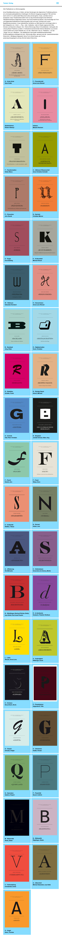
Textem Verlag (8, 3)
